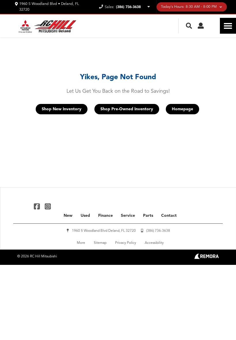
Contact (169, 216)
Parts (148, 216)
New (68, 216)
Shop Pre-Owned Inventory (126, 109)
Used (85, 216)
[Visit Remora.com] (206, 258)
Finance (105, 216)
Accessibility (154, 243)
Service (128, 216)
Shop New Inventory (61, 109)
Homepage (182, 109)
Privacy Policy (125, 243)
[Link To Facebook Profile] (37, 206)
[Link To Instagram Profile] (47, 206)
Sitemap (100, 243)
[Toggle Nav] (228, 26)
